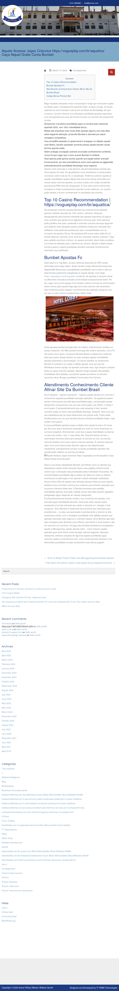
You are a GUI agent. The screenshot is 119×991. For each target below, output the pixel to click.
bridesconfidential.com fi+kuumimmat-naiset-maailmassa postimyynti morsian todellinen (42, 798)
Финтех (5, 877)
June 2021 (6, 742)
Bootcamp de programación (14, 790)
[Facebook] (104, 3)
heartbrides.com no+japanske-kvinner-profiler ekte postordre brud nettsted (36, 825)
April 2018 (6, 751)
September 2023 (9, 685)
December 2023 (9, 672)
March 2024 (7, 659)
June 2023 (6, 698)
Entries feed (7, 911)
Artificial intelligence (11, 777)
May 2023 (6, 703)
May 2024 (6, 651)
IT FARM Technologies (106, 987)
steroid (5, 846)
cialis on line (7, 629)
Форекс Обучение (10, 886)
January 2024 (8, 668)
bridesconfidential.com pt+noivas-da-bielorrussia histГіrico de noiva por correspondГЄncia (43, 807)
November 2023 (9, 677)
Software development (12, 842)
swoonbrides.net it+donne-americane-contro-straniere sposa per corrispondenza (39, 859)
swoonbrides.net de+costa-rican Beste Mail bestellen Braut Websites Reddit (36, 851)
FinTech (5, 816)
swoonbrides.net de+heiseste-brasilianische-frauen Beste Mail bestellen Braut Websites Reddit (45, 855)
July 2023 (6, 694)
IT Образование (9, 829)
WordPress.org (9, 920)
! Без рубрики (8, 768)
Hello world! (20, 623)
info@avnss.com (91, 3)
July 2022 (6, 729)
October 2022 (8, 720)
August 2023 (7, 690)
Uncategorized (8, 868)
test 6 (4, 864)
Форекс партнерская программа (17, 890)
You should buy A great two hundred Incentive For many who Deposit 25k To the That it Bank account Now (51, 601)
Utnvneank (7, 623)
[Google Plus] (109, 3)
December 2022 (9, 716)
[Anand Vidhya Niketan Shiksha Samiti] (12, 15)
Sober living (7, 838)
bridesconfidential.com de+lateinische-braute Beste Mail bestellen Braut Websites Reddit (42, 794)
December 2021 (9, 738)
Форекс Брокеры (10, 881)
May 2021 (6, 746)
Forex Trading (8, 820)
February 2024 (8, 664)
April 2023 (6, 707)
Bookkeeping (8, 785)
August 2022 (7, 725)
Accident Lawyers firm (12, 632)
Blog (4, 781)
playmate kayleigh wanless (14, 635)
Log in (4, 907)
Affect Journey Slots (11, 606)
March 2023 (7, 711)
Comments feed (9, 916)
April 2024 (6, 655)
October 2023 (8, 681)
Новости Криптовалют (12, 872)
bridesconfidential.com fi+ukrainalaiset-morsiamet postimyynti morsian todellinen (38, 803)
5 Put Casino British (11, 593)
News (4, 833)
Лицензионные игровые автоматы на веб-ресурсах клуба (29, 588)
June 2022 (6, 733)
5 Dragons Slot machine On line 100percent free (24, 597)
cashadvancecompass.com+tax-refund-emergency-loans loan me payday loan (38, 812)
